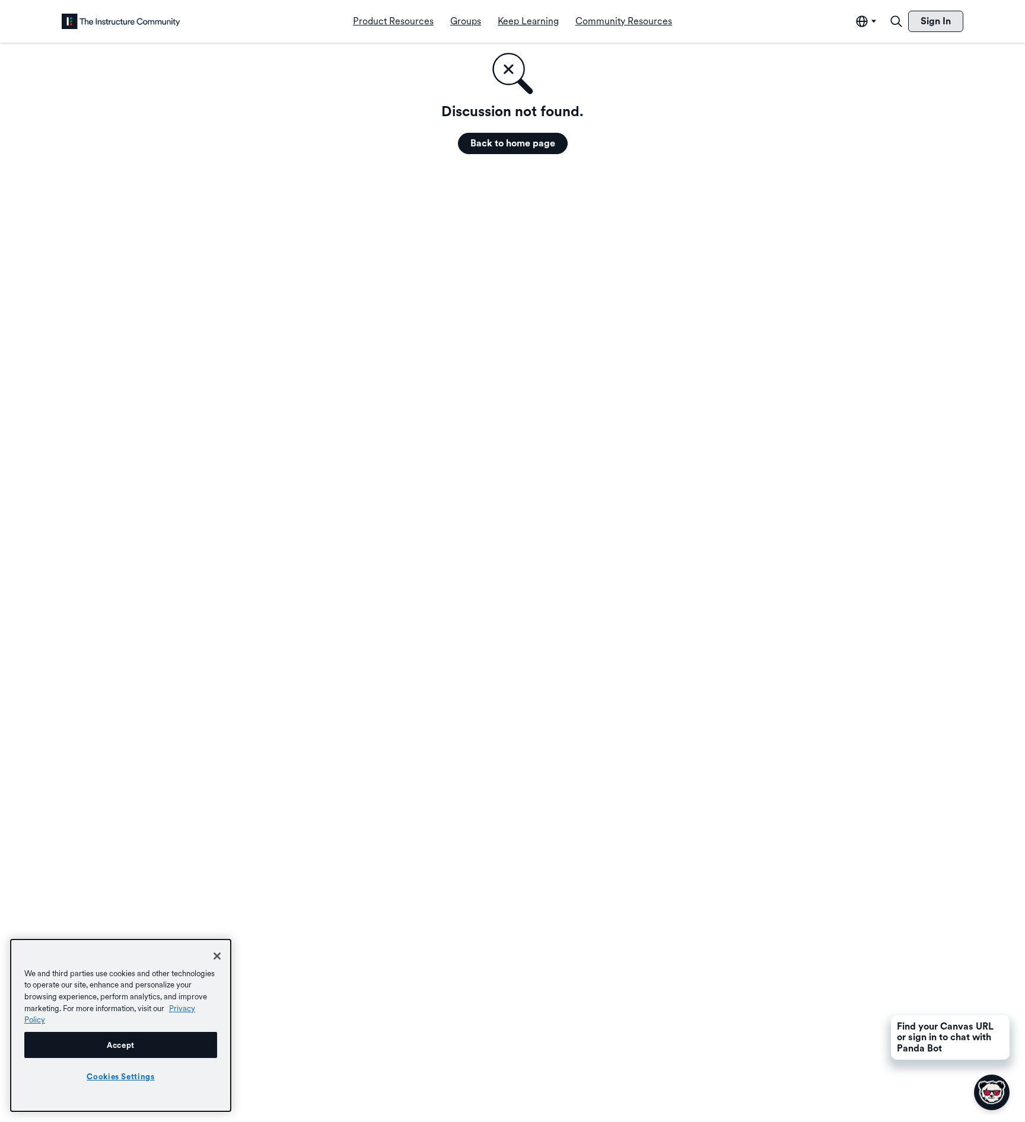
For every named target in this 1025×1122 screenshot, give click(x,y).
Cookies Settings (121, 1076)
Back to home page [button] (512, 143)
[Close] (217, 956)
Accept (121, 1045)
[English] (121, 21)
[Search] (896, 21)
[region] (120, 1025)
